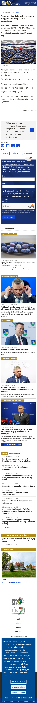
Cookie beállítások (18, 682)
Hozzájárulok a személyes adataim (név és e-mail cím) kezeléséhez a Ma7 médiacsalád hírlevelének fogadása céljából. (19, 195)
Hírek (18, 623)
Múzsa (18, 627)
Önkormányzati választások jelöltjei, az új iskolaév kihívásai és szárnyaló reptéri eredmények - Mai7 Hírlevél (19, 539)
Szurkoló (18, 631)
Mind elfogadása (18, 692)
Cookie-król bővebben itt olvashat (18, 698)
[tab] (4, 453)
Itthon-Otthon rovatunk (11, 582)
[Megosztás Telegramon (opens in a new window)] (13, 145)
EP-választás (28, 153)
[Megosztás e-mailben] (2, 145)
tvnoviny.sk (5, 75)
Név (3, 176)
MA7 (18, 619)
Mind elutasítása (18, 687)
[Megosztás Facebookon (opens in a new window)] (7, 145)
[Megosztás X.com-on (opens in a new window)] (18, 145)
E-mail (4, 184)
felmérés (5, 153)
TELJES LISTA (8, 527)
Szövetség (16, 153)
